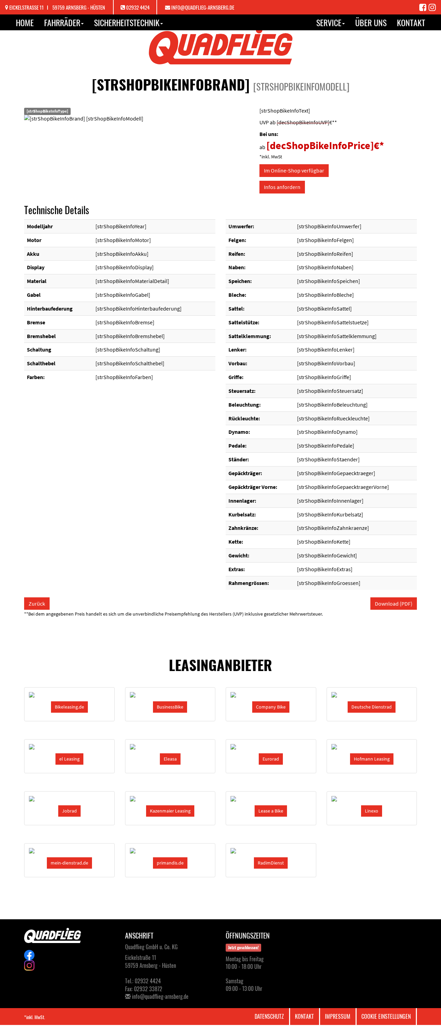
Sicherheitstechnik (127, 22)
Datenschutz (269, 1016)
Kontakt (411, 22)
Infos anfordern (282, 187)
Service (328, 22)
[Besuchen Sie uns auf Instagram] (432, 7)
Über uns (371, 22)
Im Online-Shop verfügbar (294, 170)
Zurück (37, 603)
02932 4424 (138, 7)
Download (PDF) (393, 603)
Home (25, 22)
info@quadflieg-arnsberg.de (202, 7)
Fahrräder (62, 22)
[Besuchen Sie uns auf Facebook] (424, 7)
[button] (69, 707)
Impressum (337, 1016)
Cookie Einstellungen (386, 1016)
